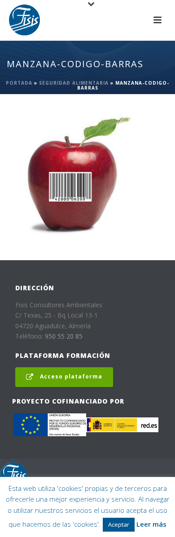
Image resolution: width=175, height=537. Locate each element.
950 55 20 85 (64, 336)
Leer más (151, 524)
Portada (19, 83)
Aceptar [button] (118, 524)
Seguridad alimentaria (74, 83)
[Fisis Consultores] (13, 475)
